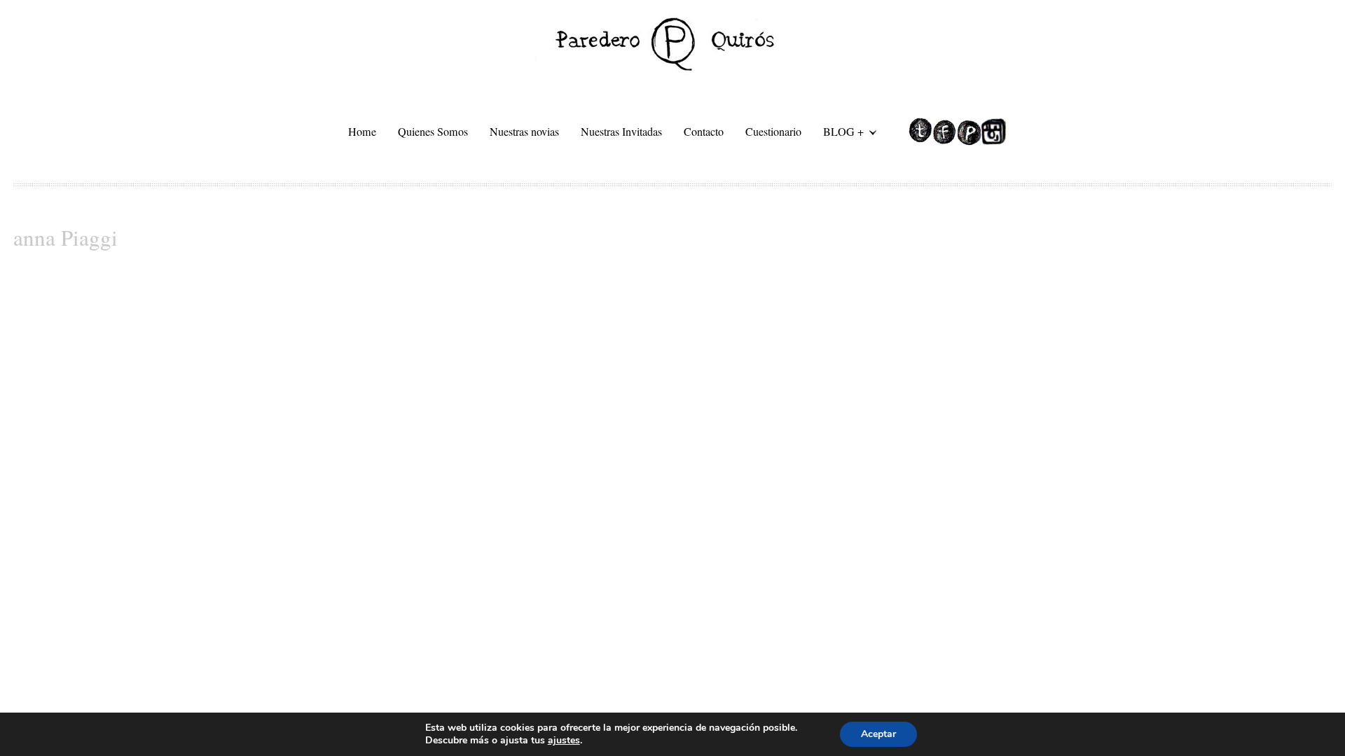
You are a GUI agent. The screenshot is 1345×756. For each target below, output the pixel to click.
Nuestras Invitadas (621, 131)
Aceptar (878, 734)
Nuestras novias (524, 131)
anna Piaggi (65, 237)
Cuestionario (773, 131)
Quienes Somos (433, 131)
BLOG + (838, 134)
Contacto (704, 131)
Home (362, 131)
